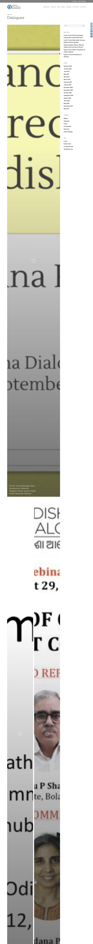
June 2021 (67, 71)
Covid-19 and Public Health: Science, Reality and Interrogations (74, 41)
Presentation (67, 126)
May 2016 (66, 109)
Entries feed (67, 144)
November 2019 (68, 106)
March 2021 (67, 79)
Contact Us (83, 6)
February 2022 (68, 66)
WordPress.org (68, 149)
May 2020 (66, 103)
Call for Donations (82, 1)
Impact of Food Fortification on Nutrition (73, 56)
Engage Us (75, 1)
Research (53, 6)
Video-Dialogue (68, 131)
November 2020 (68, 90)
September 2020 (68, 95)
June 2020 (67, 101)
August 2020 (67, 98)
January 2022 (67, 69)
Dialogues (68, 6)
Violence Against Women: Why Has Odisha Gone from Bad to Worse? (74, 46)
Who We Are (46, 6)
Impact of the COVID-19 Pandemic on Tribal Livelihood (74, 51)
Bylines (63, 6)
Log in (65, 141)
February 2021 (68, 82)
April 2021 (67, 77)
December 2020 (68, 87)
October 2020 (67, 93)
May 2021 (66, 74)
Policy (58, 6)
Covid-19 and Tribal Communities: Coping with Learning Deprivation (73, 36)
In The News (76, 6)
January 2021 (67, 85)
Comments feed (68, 146)
